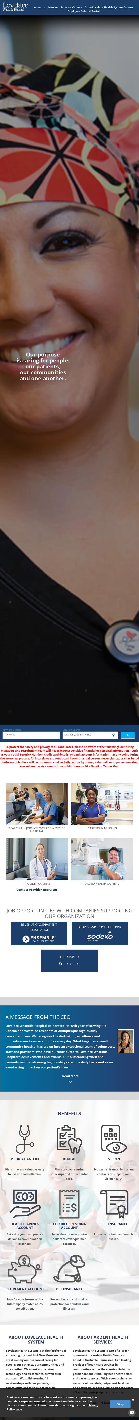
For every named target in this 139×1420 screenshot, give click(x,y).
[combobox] (31, 735)
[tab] (70, 1049)
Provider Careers (37, 884)
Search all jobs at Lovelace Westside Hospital (37, 829)
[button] (70, 1049)
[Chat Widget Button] (132, 1413)
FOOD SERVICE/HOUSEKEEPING (100, 927)
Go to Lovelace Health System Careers (109, 7)
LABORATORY (69, 957)
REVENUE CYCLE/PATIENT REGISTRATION (39, 927)
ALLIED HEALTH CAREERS (102, 884)
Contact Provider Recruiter (36, 890)
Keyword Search (12, 729)
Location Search (72, 729)
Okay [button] (120, 1404)
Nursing (53, 7)
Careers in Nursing (102, 828)
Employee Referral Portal (83, 11)
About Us (40, 7)
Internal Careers (71, 7)
